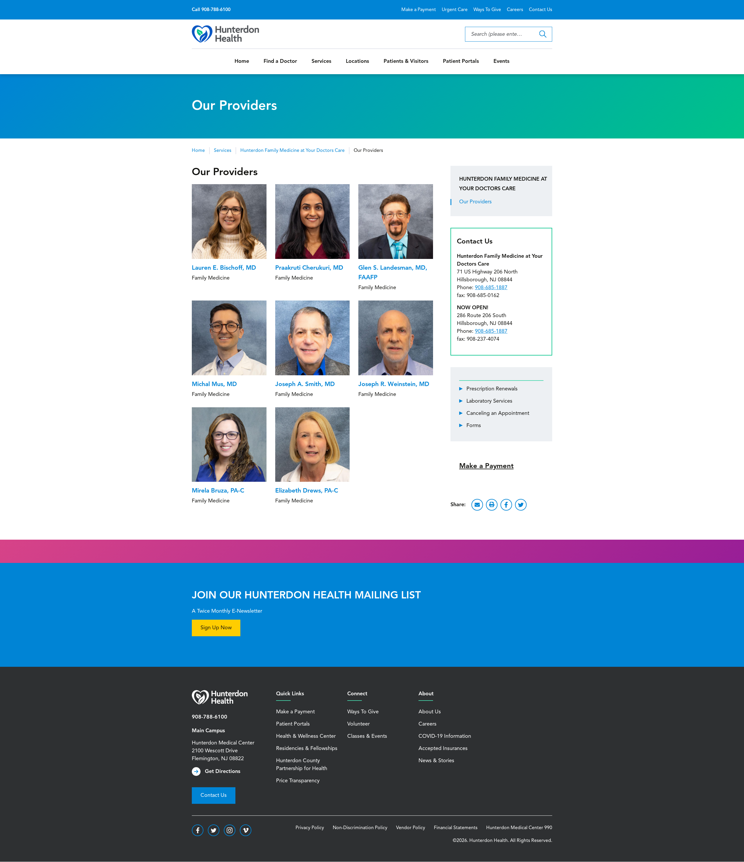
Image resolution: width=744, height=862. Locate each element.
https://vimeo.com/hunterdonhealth (245, 830)
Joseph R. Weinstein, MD (393, 384)
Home (242, 61)
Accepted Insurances (443, 748)
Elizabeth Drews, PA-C (306, 491)
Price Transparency (298, 780)
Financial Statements (455, 828)
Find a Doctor (280, 61)
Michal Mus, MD (214, 384)
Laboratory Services (489, 401)
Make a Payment (418, 10)
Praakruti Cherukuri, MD (309, 268)
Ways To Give (487, 10)
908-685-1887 (491, 287)
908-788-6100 (209, 717)
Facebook (506, 505)
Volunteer (358, 724)
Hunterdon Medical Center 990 (519, 828)
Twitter (521, 505)
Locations (357, 61)
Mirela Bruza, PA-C (218, 491)
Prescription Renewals (492, 389)
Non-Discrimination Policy (360, 828)
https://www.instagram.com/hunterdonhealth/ (229, 830)
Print (492, 505)
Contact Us (540, 10)
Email (477, 505)
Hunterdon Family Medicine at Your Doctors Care (292, 150)
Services (321, 61)
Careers (515, 10)
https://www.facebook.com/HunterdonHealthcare (197, 830)
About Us (430, 712)
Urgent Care (455, 10)
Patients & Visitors (406, 61)
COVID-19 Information (445, 736)
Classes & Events (367, 736)
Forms (473, 425)
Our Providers (475, 202)
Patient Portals (461, 61)
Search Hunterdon (542, 34)
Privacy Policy (310, 828)
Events (501, 61)
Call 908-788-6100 (211, 10)
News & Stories (436, 760)
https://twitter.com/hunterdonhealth (213, 830)
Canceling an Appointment (497, 413)
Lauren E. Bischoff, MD (224, 268)
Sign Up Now (216, 627)
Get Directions (222, 771)
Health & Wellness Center (306, 736)
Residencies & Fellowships (306, 748)
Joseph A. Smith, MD (305, 384)
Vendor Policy (410, 828)
